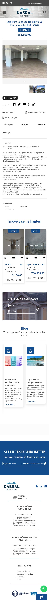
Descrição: (7, 143)
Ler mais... (9, 404)
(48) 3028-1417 (22, 548)
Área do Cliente (23, 571)
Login (44, 12)
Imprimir (26, 125)
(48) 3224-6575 (25, 518)
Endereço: (6, 133)
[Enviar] (37, 309)
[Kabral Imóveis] (25, 12)
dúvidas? (22, 496)
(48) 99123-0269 (22, 525)
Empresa (20, 576)
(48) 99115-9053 (22, 520)
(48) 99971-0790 (22, 523)
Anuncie (25, 574)
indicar (42, 125)
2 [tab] (24, 81)
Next (44, 62)
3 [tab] (25, 81)
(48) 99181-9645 (22, 553)
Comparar (9, 125)
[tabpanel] (25, 62)
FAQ (19, 579)
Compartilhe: (7, 105)
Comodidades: (8, 203)
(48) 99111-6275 (22, 551)
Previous (5, 62)
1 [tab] (23, 81)
